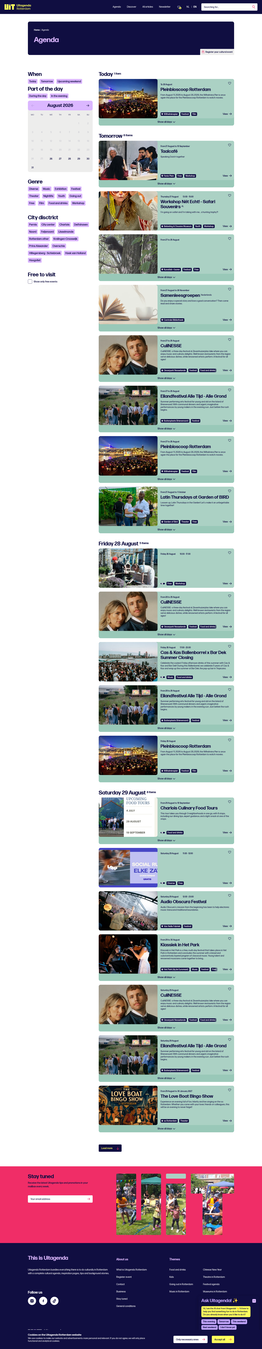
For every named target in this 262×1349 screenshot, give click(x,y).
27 (60, 158)
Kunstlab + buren (172, 269)
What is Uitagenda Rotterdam (131, 1269)
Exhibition (61, 189)
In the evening (59, 96)
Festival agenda (211, 1284)
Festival (75, 189)
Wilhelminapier (171, 114)
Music (46, 189)
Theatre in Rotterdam (214, 1277)
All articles (147, 6)
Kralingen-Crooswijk (65, 239)
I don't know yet (227, 1327)
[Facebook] (43, 1301)
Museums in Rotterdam (215, 1291)
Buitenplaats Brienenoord (176, 421)
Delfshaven (81, 224)
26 (51, 158)
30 (88, 158)
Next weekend (209, 1327)
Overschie (59, 246)
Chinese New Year (212, 1269)
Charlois (64, 224)
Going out (75, 196)
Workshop (78, 203)
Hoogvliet (34, 260)
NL (187, 6)
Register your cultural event (219, 52)
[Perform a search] (253, 7)
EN (194, 6)
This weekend (239, 1321)
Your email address (40, 1199)
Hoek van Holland (75, 253)
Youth (61, 196)
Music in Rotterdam (179, 1291)
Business (121, 1291)
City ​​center (48, 224)
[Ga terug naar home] (18, 7)
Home (37, 30)
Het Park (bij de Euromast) (176, 969)
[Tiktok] (54, 1301)
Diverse (33, 189)
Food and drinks (58, 203)
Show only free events (45, 282)
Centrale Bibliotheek (173, 320)
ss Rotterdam (170, 1121)
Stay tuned (122, 1299)
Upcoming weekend (69, 81)
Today (32, 81)
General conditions (126, 1306)
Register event (124, 1277)
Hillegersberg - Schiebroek (44, 253)
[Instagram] (32, 1301)
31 (32, 167)
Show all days (165, 122)
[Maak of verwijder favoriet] (229, 83)
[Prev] (33, 105)
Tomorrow (47, 81)
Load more (107, 1148)
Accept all (219, 1339)
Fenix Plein (169, 176)
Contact (120, 1284)
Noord (32, 231)
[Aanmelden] (89, 1199)
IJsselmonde (66, 231)
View (225, 114)
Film (41, 203)
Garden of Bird (171, 522)
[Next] (88, 105)
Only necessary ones (187, 1339)
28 (69, 158)
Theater (34, 196)
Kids (171, 1277)
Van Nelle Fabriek (172, 926)
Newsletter (165, 6)
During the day (37, 96)
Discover (131, 6)
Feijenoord (47, 231)
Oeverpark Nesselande (175, 370)
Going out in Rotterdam (181, 1284)
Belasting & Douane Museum (177, 226)
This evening (209, 1321)
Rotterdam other (39, 239)
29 (78, 158)
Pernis (33, 224)
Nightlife (48, 196)
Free (31, 203)
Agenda (117, 6)
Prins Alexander (38, 246)
